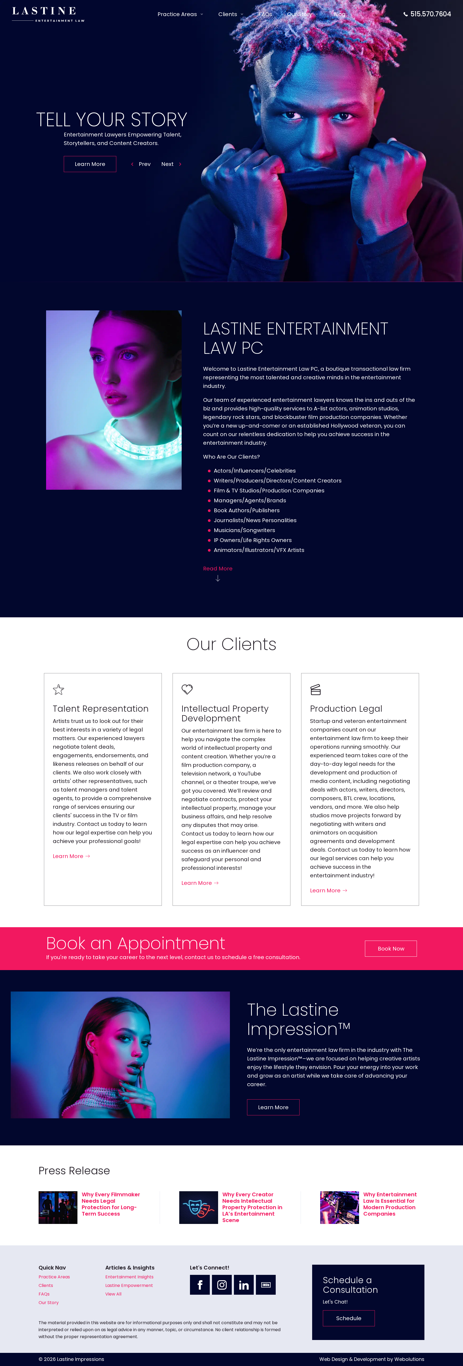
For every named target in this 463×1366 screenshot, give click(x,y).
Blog (340, 14)
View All (113, 1294)
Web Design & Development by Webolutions (371, 1359)
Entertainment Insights (129, 1277)
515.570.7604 (430, 14)
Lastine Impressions (80, 1359)
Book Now (391, 948)
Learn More (90, 164)
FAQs (265, 14)
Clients (227, 14)
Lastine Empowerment (129, 1285)
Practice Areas (177, 14)
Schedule (348, 1318)
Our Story (299, 14)
